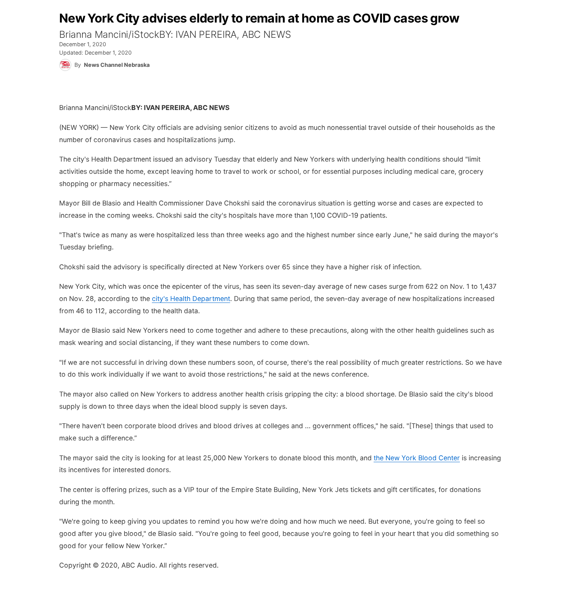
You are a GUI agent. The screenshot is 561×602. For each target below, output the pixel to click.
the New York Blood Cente (415, 458)
